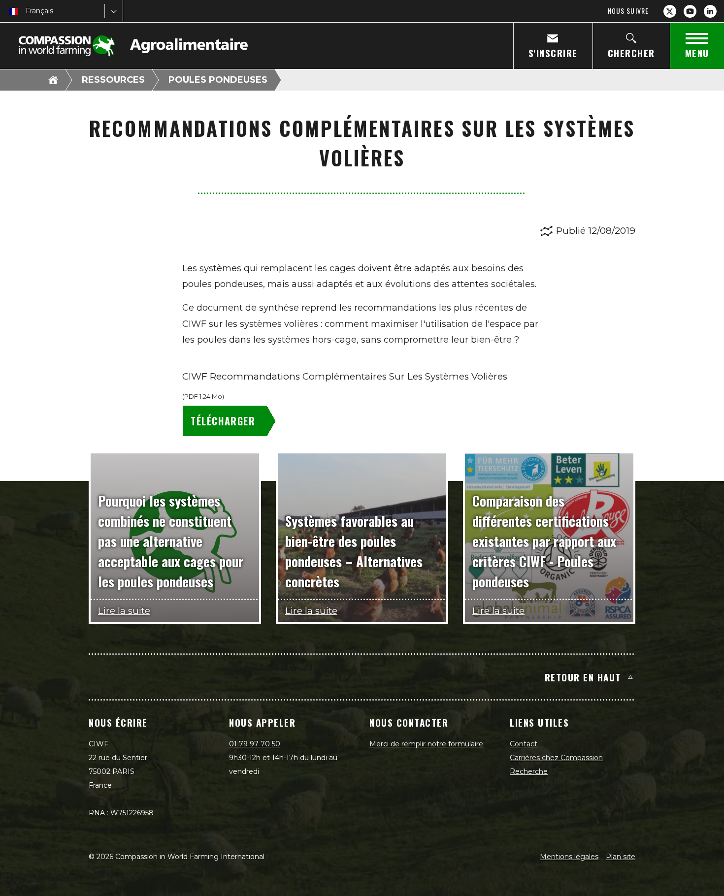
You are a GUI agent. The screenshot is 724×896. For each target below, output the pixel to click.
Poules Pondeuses (217, 79)
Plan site (620, 856)
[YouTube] (690, 11)
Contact (523, 743)
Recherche (529, 771)
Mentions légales (569, 856)
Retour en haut (583, 677)
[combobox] (27, 11)
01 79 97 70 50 (254, 743)
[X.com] (669, 11)
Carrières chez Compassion (556, 757)
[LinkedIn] (710, 11)
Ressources (113, 79)
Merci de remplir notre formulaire (426, 743)
